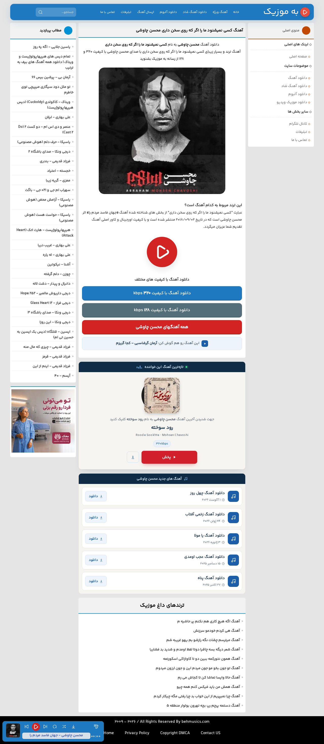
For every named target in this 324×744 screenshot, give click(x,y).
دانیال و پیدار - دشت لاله (51, 284)
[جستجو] (40, 12)
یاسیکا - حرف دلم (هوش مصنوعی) (43, 142)
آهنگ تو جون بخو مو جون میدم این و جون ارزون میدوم (198, 668)
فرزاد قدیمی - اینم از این (51, 366)
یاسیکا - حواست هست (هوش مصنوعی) (49, 217)
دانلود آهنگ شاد (195, 12)
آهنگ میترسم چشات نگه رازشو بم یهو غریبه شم (203, 640)
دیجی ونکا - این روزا (54, 322)
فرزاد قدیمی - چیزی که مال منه (46, 347)
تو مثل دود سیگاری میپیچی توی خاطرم (47, 89)
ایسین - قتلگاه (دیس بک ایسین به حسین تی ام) (45, 334)
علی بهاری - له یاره (56, 255)
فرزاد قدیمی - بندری (55, 161)
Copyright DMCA (175, 733)
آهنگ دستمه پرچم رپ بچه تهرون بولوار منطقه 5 (203, 706)
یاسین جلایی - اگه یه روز (51, 47)
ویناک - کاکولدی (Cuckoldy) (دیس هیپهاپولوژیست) (45, 105)
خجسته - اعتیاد (58, 171)
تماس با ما (107, 12)
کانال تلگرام (298, 124)
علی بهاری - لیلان (57, 117)
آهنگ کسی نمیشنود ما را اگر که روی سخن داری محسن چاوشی (189, 30)
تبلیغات (126, 12)
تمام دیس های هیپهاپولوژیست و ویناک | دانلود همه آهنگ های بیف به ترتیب (45, 62)
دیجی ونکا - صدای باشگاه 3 (49, 312)
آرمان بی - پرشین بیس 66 (51, 77)
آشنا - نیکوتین (58, 264)
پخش (166, 457)
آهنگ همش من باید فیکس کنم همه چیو (208, 687)
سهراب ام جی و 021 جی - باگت (47, 190)
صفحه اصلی (298, 56)
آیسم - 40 (62, 376)
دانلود (93, 496)
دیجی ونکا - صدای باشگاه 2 (49, 152)
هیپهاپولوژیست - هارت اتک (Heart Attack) (44, 233)
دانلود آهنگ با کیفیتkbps (162, 293)
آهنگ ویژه (220, 12)
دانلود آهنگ (297, 78)
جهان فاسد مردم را (103, 213)
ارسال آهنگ (145, 12)
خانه (236, 12)
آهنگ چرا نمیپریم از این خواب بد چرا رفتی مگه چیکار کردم (197, 696)
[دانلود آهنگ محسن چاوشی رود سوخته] (162, 395)
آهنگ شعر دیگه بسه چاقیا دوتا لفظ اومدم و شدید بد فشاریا (195, 649)
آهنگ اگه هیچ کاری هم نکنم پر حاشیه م (208, 621)
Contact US (210, 733)
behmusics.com (195, 722)
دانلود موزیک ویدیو (292, 102)
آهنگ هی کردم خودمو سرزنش (216, 631)
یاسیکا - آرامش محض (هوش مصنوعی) (49, 202)
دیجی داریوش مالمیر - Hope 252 (45, 293)
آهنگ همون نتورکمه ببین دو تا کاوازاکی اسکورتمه (201, 659)
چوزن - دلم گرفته (57, 274)
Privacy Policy (137, 733)
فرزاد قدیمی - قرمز (56, 356)
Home (109, 733)
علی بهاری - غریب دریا (54, 245)
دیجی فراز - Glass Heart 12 (50, 303)
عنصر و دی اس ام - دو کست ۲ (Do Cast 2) (45, 129)
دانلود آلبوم (168, 12)
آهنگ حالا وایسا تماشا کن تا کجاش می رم (209, 678)
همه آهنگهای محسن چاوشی (162, 327)
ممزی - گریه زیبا (58, 180)
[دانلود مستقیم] (133, 457)
